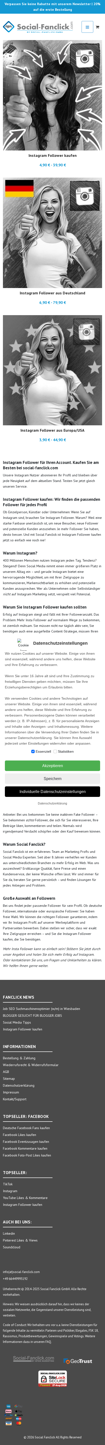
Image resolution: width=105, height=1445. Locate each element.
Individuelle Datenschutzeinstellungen (53, 792)
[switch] (33, 751)
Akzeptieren (52, 766)
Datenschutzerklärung (52, 803)
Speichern (53, 779)
